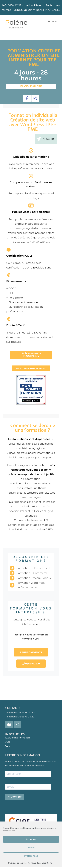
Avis (7, 741)
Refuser (31, 847)
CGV (7, 745)
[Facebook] (9, 724)
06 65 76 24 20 (26, 716)
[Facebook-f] (27, 98)
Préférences (31, 855)
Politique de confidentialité (40, 863)
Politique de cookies (17, 863)
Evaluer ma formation (17, 737)
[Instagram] (35, 98)
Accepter (31, 839)
